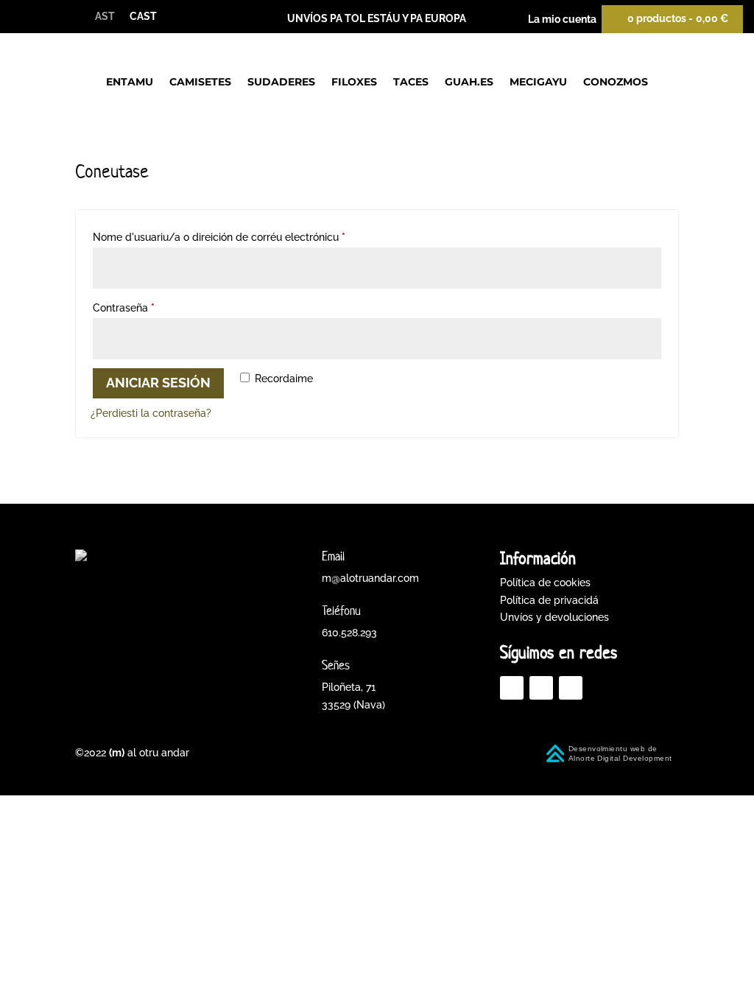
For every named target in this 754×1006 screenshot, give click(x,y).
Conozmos (615, 81)
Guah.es (469, 81)
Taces (411, 81)
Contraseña (142, 307)
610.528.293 (349, 633)
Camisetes (200, 81)
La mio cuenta (562, 19)
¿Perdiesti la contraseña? (151, 413)
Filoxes (354, 81)
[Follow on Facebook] (512, 688)
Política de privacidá (549, 600)
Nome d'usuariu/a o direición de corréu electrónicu (238, 237)
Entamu (129, 81)
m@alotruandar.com (370, 578)
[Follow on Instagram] (570, 688)
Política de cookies (545, 582)
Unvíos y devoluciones (554, 617)
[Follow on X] (541, 688)
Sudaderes (281, 81)
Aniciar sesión (158, 382)
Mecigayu (538, 81)
